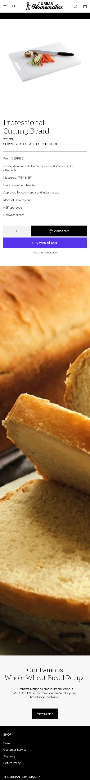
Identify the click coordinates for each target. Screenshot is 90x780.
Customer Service (15, 749)
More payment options (45, 252)
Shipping (9, 756)
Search (7, 743)
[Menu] (5, 6)
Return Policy (12, 763)
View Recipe (45, 714)
